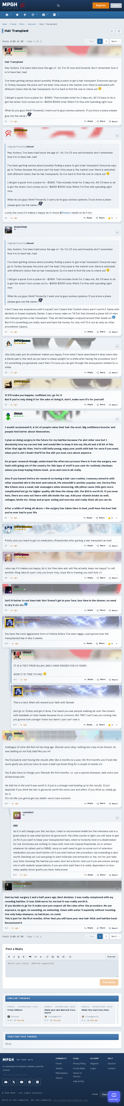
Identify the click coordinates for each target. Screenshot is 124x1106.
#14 (15, 875)
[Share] (119, 31)
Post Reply (109, 982)
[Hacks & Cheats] (34, 14)
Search (59, 1078)
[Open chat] (17, 14)
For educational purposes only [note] (71, 1100)
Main (22, 24)
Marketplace (62, 1073)
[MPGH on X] (13, 1082)
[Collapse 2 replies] (9, 689)
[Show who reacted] (116, 218)
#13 (6, 803)
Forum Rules (79, 1068)
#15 (6, 928)
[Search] (58, 5)
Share (102, 121)
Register (101, 5)
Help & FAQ (78, 1081)
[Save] (112, 31)
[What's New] (25, 14)
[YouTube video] (63, 956)
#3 (6, 332)
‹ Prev (90, 41)
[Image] (52, 956)
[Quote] (30, 956)
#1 (6, 121)
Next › (115, 41)
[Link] (47, 956)
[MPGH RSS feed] (37, 1082)
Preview (111, 956)
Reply (90, 121)
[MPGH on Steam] (29, 1082)
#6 (6, 518)
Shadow (66, 212)
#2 (6, 218)
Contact (111, 1068)
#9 (6, 610)
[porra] (22, 5)
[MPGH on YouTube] (21, 1082)
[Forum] (8, 14)
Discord (111, 1063)
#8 (6, 578)
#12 (15, 725)
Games (59, 1068)
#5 (6, 405)
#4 (6, 372)
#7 (6, 546)
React (115, 121)
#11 (15, 679)
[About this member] (117, 54)
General (32, 24)
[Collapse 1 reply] (9, 844)
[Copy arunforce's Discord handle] (18, 625)
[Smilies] (70, 956)
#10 (6, 643)
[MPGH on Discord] (6, 1082)
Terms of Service (77, 1075)
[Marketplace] (56, 14)
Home (4, 24)
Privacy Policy (79, 1063)
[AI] (45, 14)
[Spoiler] (58, 956)
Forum (13, 24)
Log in (116, 6)
